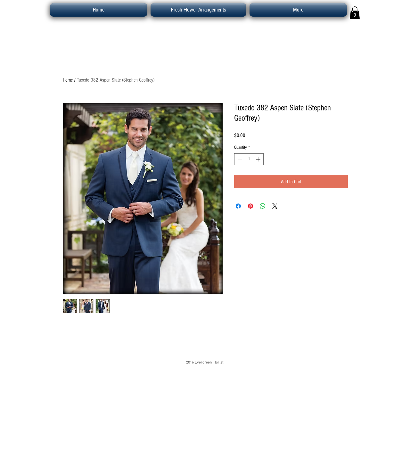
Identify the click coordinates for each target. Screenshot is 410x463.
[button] (354, 12)
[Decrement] (239, 159)
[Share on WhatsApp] (262, 206)
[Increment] (259, 159)
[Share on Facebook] (238, 206)
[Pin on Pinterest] (250, 206)
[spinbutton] (249, 159)
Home (68, 80)
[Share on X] (275, 206)
